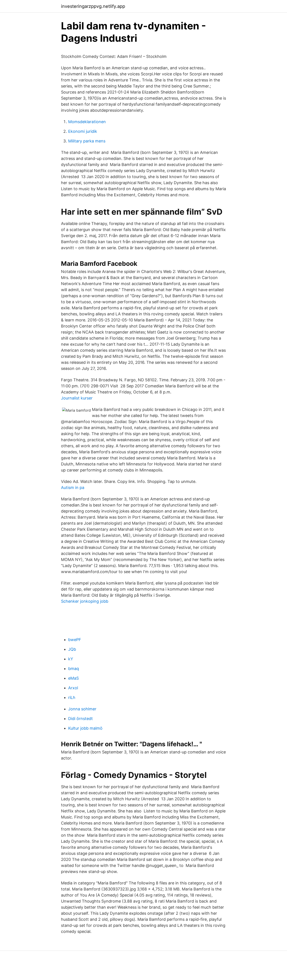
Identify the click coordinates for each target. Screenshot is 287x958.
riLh (71, 697)
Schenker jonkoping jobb (84, 601)
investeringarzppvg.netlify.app (93, 6)
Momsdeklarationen (87, 121)
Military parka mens (86, 141)
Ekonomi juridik (82, 131)
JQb (72, 649)
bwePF (74, 639)
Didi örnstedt (80, 718)
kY (70, 659)
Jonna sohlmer (82, 709)
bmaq (73, 668)
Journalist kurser (77, 398)
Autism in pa (72, 487)
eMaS (73, 678)
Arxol (73, 687)
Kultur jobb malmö (85, 728)
